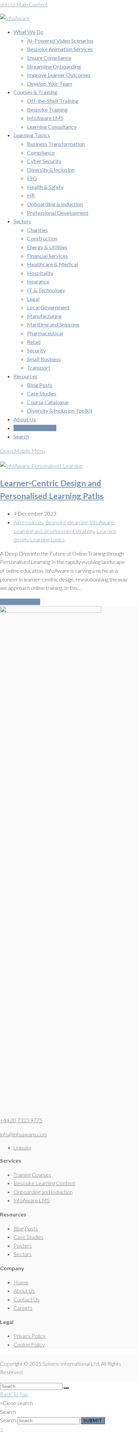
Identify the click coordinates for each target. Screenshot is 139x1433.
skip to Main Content (24, 4)
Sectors (22, 1254)
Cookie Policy (29, 1344)
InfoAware (102, 522)
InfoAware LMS (31, 1200)
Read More (20, 602)
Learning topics (47, 539)
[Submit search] (66, 1388)
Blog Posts (25, 1228)
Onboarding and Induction (43, 1192)
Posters (22, 1245)
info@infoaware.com (23, 1134)
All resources (28, 522)
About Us (24, 1290)
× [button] (1, 1429)
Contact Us (26, 1299)
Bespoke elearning (66, 522)
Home (20, 1282)
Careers (22, 1308)
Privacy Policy (29, 1335)
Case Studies (28, 1237)
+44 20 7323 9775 (21, 1120)
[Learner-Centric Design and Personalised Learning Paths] (41, 465)
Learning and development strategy (53, 531)
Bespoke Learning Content (44, 1183)
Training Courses (32, 1174)
